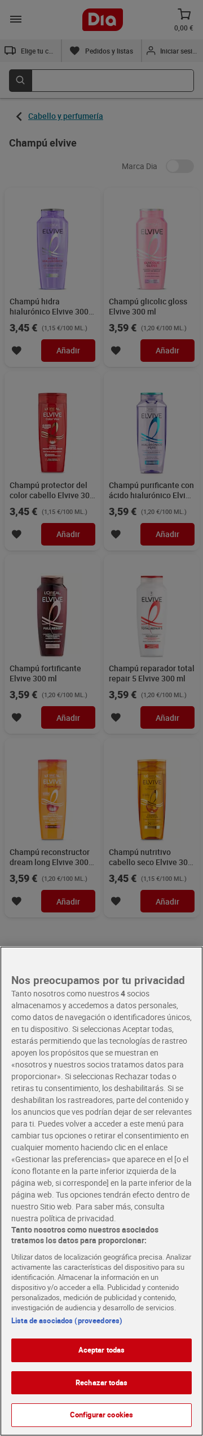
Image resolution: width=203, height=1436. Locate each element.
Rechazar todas (101, 1382)
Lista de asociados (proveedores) (66, 1320)
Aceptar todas (101, 1350)
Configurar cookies (101, 1415)
